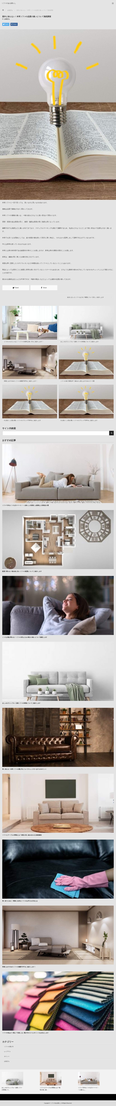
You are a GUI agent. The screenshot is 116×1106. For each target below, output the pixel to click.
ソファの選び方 (9, 1046)
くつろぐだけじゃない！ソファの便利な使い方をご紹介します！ (23, 341)
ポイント (7, 1056)
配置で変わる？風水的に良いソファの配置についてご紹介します (22, 571)
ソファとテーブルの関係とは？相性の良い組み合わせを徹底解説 (22, 835)
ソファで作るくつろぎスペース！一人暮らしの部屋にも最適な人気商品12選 (25, 505)
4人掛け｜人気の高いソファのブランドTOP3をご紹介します (22, 420)
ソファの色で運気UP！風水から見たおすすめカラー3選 (77, 381)
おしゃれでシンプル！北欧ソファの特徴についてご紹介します (79, 341)
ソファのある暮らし (9, 3)
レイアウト (7, 1051)
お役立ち (7, 19)
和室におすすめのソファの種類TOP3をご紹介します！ (20, 381)
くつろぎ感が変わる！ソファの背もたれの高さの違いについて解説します (24, 637)
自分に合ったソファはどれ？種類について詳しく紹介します (85, 297)
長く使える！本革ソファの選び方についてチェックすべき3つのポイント (24, 769)
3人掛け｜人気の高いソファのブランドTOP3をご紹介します (78, 420)
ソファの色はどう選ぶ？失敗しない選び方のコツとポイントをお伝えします (25, 1033)
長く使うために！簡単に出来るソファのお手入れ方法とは (20, 901)
